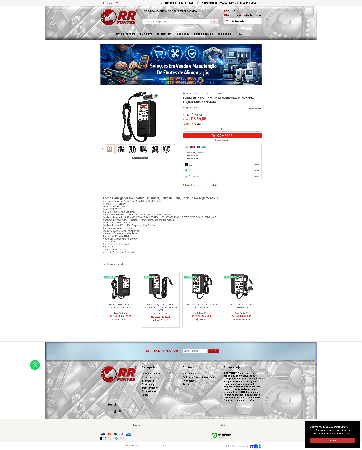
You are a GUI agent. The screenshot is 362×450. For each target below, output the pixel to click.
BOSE (219, 93)
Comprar (224, 136)
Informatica (148, 380)
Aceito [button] (332, 440)
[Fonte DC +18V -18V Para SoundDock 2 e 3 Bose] (120, 299)
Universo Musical (198, 93)
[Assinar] (213, 351)
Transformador (150, 388)
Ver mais (122, 312)
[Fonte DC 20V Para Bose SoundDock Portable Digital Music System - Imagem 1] (110, 149)
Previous (102, 149)
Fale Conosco (190, 373)
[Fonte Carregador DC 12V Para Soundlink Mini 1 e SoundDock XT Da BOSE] (160, 299)
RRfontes (258, 108)
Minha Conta (253, 15)
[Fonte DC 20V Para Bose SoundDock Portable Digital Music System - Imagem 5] (155, 149)
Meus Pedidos (234, 15)
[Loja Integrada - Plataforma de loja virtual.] (237, 446)
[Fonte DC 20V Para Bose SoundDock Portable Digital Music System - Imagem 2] (121, 149)
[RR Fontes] (119, 17)
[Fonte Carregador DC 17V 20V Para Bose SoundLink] (201, 299)
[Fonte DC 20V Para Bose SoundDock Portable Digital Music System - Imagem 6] (166, 149)
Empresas (147, 377)
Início (187, 93)
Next (177, 148)
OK (214, 185)
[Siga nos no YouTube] (115, 411)
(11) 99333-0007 (224, 2)
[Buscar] (214, 21)
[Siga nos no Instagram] (117, 2)
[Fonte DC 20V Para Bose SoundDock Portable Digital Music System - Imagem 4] (143, 149)
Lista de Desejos (140, 158)
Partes (145, 395)
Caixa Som (211, 93)
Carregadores (149, 391)
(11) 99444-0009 (246, 2)
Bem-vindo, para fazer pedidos (169, 11)
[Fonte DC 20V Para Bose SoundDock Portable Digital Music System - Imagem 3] (132, 149)
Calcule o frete (189, 185)
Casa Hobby (148, 384)
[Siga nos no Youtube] (110, 2)
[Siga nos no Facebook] (104, 2)
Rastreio (230, 10)
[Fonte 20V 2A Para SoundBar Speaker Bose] (241, 299)
